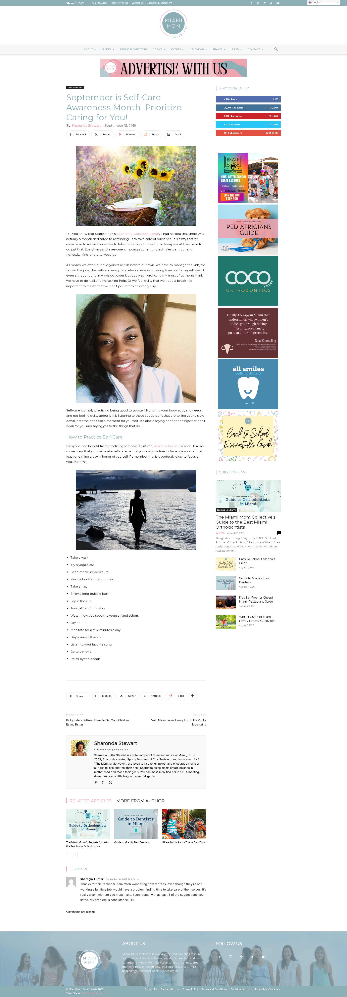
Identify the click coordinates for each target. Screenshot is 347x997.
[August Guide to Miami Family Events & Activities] (226, 622)
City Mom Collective (92, 993)
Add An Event (99, 2)
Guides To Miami (226, 509)
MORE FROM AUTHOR (140, 800)
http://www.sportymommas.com (111, 749)
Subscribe (271, 132)
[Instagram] (258, 3)
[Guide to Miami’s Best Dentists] (136, 824)
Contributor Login (241, 989)
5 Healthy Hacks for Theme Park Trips (183, 842)
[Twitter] (271, 3)
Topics (157, 49)
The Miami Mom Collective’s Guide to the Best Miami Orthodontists (245, 522)
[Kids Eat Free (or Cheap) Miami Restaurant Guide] (226, 602)
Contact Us (137, 2)
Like (275, 99)
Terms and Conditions (214, 989)
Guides (106, 49)
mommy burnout (167, 446)
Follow (273, 107)
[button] (276, 50)
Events (176, 49)
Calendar (197, 49)
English (316, 2)
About (88, 49)
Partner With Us (119, 2)
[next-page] (75, 854)
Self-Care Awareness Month (137, 234)
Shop (235, 49)
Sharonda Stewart (86, 126)
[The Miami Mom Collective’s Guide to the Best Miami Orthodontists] (88, 824)
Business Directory (133, 49)
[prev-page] (68, 854)
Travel (217, 49)
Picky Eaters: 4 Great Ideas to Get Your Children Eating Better (97, 722)
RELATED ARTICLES (90, 800)
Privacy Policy (190, 989)
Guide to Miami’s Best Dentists (132, 842)
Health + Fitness (75, 87)
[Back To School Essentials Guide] (226, 564)
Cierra (220, 533)
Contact (254, 49)
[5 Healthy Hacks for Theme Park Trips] (184, 824)
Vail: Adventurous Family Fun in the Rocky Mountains (178, 722)
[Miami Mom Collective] (173, 25)
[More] (193, 696)
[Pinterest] (264, 3)
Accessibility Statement (159, 2)
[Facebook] (251, 3)
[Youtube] (278, 3)
